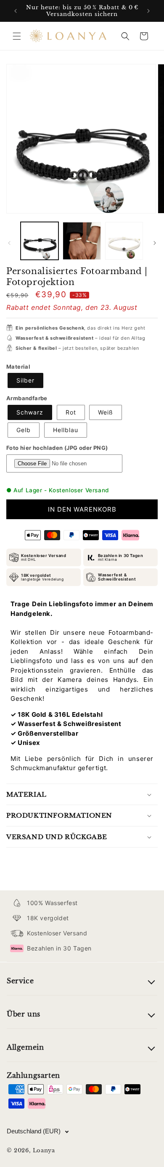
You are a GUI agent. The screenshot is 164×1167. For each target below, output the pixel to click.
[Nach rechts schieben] (154, 243)
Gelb (23, 429)
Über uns (23, 1014)
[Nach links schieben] (9, 243)
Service (20, 981)
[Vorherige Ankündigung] (15, 11)
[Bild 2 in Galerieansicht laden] (82, 241)
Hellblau (65, 429)
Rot (71, 412)
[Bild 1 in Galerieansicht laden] (39, 241)
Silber (25, 380)
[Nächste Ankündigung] (148, 11)
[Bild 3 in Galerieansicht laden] (124, 241)
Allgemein (25, 1047)
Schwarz (29, 412)
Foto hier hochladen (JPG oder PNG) (57, 447)
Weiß (105, 412)
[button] (17, 36)
